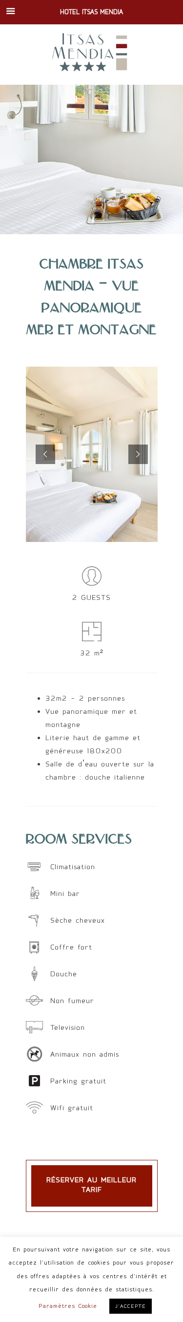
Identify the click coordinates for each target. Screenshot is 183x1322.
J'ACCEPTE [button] (130, 1306)
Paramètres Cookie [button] (68, 1306)
